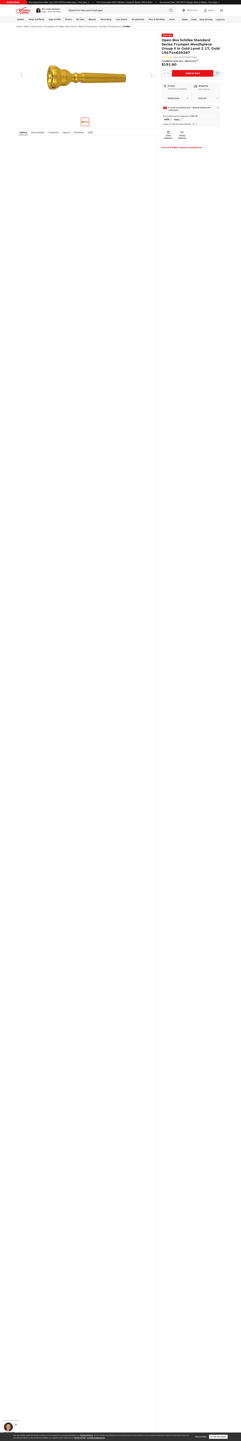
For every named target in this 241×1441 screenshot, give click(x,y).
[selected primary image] (86, 75)
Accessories (138, 19)
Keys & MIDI (55, 19)
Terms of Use (80, 1438)
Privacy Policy (86, 1435)
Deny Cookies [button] (201, 1437)
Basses (92, 19)
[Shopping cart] (221, 10)
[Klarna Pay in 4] (178, 119)
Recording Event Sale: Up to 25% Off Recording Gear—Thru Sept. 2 (59, 2)
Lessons (220, 19)
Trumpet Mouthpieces (110, 26)
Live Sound (121, 19)
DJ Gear (80, 19)
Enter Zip (202, 98)
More (172, 19)
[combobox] (166, 73)
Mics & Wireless (157, 19)
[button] (48, 10)
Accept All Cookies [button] (218, 1437)
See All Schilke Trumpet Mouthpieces (182, 147)
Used (193, 19)
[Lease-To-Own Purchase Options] (195, 124)
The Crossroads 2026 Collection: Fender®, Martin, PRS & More (124, 2)
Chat (44, 12)
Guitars (20, 19)
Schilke (126, 26)
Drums (68, 19)
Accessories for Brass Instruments (60, 26)
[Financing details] (218, 107)
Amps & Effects (36, 19)
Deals (185, 19)
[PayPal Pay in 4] (168, 119)
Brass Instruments (33, 26)
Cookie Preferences (96, 1438)
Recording (105, 19)
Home (19, 26)
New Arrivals (206, 19)
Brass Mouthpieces (88, 26)
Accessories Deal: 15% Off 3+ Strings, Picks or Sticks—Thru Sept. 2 (189, 2)
